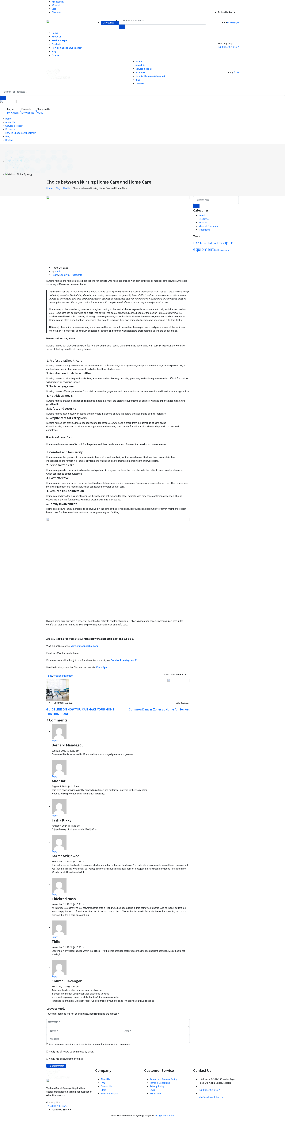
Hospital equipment (63, 675)
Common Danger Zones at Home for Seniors (159, 709)
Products (56, 44)
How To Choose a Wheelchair (67, 47)
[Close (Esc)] (281, 3)
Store (103, 1090)
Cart (54, 8)
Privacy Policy (157, 1086)
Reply (55, 740)
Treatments (76, 274)
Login (152, 1090)
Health (55, 274)
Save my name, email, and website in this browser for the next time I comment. (89, 1044)
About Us (56, 36)
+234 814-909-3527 (228, 47)
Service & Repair (60, 40)
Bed (50, 675)
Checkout (56, 12)
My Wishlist (27, 112)
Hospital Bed (209, 243)
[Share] (275, 3)
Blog (54, 51)
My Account (13, 112)
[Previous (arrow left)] (5, 560)
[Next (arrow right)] (280, 560)
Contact (56, 55)
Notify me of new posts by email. (66, 1058)
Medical (203, 222)
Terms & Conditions (160, 1082)
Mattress (218, 250)
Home (55, 32)
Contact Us (106, 1086)
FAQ (103, 1082)
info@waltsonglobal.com (211, 1097)
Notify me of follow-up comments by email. (71, 1051)
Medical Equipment (208, 226)
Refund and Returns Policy (163, 1079)
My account (156, 1093)
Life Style (64, 274)
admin (58, 271)
